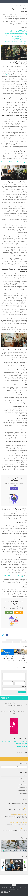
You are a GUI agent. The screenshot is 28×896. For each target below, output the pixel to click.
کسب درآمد (9, 612)
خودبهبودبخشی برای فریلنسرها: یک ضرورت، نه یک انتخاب (15, 30)
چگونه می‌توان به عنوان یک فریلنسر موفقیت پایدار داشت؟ (15, 33)
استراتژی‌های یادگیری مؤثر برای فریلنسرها (19, 40)
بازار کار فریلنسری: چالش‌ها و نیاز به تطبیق (18, 31)
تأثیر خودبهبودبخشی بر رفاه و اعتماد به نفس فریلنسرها (16, 35)
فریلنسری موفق (23, 642)
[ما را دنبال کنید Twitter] (6, 698)
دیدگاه (24, 672)
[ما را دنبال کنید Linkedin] (2, 698)
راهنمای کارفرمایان (22, 790)
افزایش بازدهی (24, 5)
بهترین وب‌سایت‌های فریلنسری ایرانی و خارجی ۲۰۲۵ (16, 803)
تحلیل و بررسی (23, 781)
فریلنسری (19, 16)
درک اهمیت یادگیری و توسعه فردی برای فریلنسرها (16, 824)
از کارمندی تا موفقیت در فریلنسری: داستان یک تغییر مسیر (14, 830)
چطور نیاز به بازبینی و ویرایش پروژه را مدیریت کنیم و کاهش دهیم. (22, 658)
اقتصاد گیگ (7, 74)
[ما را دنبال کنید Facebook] (4, 698)
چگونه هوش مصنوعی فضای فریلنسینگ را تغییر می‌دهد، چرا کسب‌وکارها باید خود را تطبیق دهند (14, 817)
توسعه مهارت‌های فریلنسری (17, 640)
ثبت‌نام (14, 489)
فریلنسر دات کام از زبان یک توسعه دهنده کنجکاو (8, 657)
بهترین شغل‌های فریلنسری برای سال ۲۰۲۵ (18, 810)
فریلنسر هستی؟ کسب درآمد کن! (20, 739)
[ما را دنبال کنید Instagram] (8, 698)
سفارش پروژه (18, 612)
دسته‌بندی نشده (22, 784)
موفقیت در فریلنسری (16, 642)
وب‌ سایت (24, 686)
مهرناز (24, 14)
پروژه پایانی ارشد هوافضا (22, 746)
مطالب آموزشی (10, 5)
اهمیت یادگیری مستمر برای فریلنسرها (19, 38)
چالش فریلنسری (8, 640)
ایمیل (24, 681)
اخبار (25, 775)
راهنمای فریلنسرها (17, 5)
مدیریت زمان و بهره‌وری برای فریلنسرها (19, 36)
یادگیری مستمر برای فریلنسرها (7, 642)
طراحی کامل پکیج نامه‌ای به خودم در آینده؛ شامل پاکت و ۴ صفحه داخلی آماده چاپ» (14, 742)
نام (13, 681)
